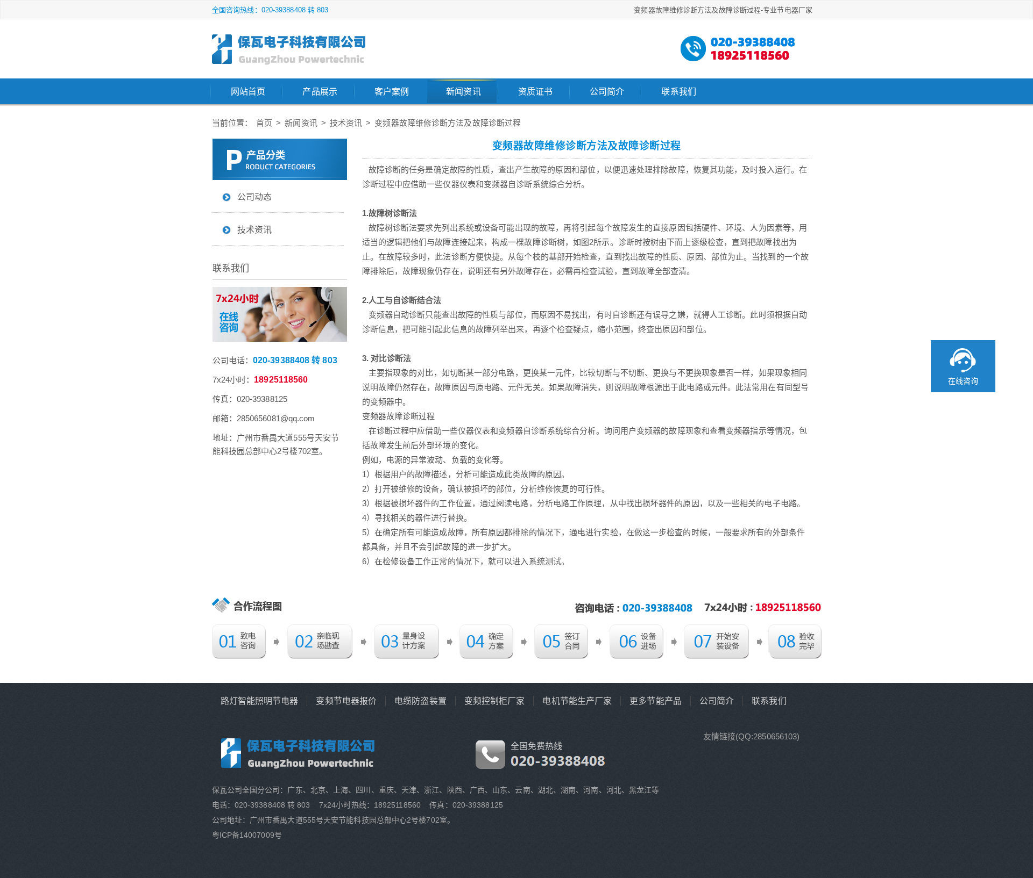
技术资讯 (346, 122)
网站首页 (248, 91)
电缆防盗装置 (420, 701)
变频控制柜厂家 (494, 701)
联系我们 (678, 91)
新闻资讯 (463, 91)
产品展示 (319, 91)
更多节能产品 (655, 701)
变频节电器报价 (346, 701)
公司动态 (254, 196)
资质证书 (535, 91)
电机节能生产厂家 (577, 701)
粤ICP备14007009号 (247, 835)
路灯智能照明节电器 (260, 701)
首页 (264, 122)
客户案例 (391, 91)
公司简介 (607, 91)
